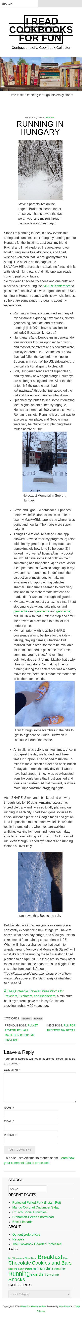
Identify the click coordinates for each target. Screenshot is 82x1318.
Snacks (16, 1279)
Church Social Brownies (29, 1212)
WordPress (64, 1306)
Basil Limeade (22, 1222)
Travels (38, 1018)
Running (26, 1018)
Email (9, 1121)
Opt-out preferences (26, 1234)
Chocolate (19, 1263)
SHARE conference (57, 286)
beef (10, 1258)
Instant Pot (30, 1269)
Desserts (12, 1269)
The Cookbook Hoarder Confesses (37, 1244)
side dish (38, 1274)
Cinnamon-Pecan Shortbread (33, 1217)
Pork (64, 1269)
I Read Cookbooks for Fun (41, 29)
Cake (65, 1258)
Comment (12, 1069)
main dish (44, 1268)
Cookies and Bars (52, 1263)
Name (9, 1107)
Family (21, 1269)
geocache (20, 611)
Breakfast (50, 1257)
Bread (34, 1258)
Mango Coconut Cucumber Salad (36, 1207)
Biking (27, 1258)
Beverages (18, 1258)
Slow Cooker (53, 1275)
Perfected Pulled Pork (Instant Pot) (36, 1202)
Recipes (18, 1239)
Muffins (57, 1269)
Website (10, 1134)
